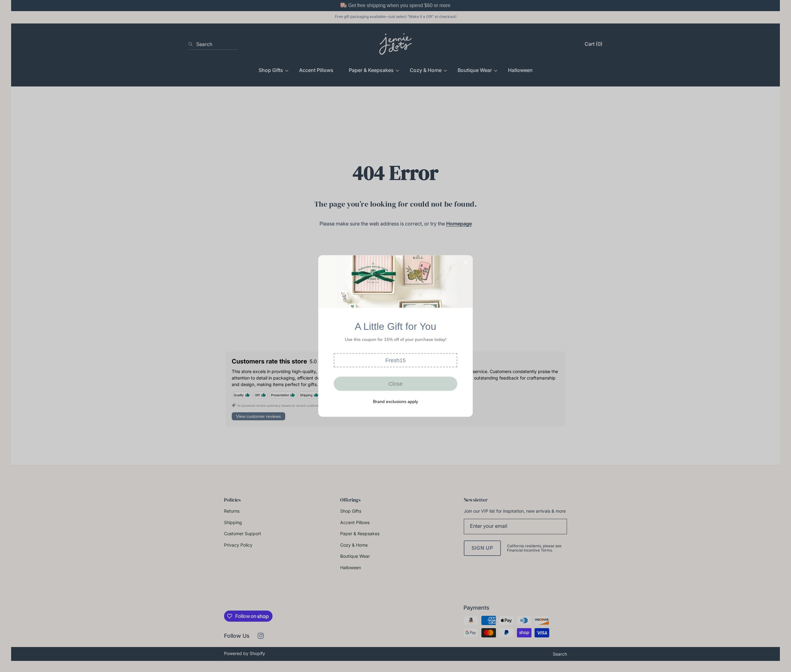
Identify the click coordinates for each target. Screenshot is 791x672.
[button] (395, 360)
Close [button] (395, 383)
